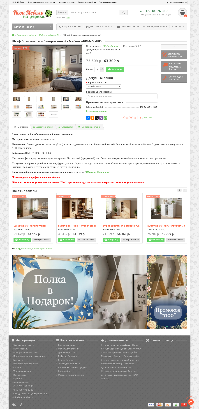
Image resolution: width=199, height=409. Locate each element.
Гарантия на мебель (87, 2)
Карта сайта (64, 371)
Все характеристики (96, 111)
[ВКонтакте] (88, 118)
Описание (23, 127)
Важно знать (19, 375)
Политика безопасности (25, 363)
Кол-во (89, 69)
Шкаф (17, 248)
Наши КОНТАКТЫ (129, 26)
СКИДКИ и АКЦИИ (71, 26)
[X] (97, 118)
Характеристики (44, 127)
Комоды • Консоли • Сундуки (72, 367)
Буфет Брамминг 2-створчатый (121, 225)
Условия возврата (67, 2)
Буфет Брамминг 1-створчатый (77, 225)
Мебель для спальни (68, 348)
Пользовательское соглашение (42, 2)
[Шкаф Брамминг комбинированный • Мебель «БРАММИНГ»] (47, 68)
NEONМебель (18, 2)
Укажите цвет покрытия (99, 92)
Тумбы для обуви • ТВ (69, 363)
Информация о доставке (25, 352)
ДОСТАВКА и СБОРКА (100, 26)
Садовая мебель (66, 345)
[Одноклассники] (92, 118)
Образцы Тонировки (97, 172)
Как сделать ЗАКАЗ (157, 26)
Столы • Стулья (65, 360)
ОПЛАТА (179, 26)
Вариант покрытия (97, 82)
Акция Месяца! (21, 382)
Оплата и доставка (91, 127)
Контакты (18, 360)
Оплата (17, 367)
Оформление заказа (23, 345)
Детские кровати (66, 352)
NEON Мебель (20, 348)
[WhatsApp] (105, 118)
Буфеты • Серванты (68, 356)
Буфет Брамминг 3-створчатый (166, 225)
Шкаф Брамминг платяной (30, 225)
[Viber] (101, 118)
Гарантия (17, 378)
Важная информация (108, 2)
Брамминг (26, 248)
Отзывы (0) (67, 127)
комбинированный (42, 248)
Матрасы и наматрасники (71, 375)
